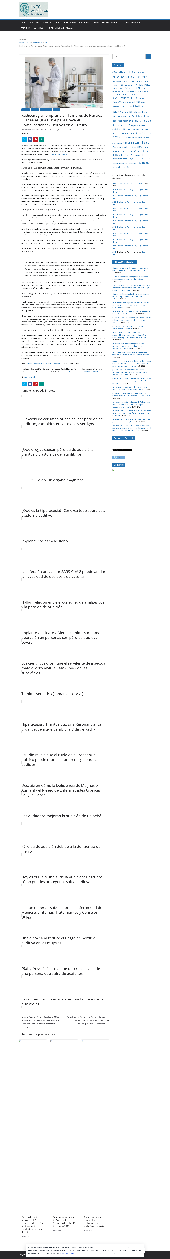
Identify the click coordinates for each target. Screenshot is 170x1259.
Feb (121, 183)
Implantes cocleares (130, 94)
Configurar (136, 1250)
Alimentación (139, 72)
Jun (135, 183)
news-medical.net (30, 377)
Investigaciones (46, 110)
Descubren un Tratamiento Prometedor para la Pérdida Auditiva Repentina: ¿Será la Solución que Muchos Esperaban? (86, 1020)
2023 (114, 202)
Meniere (117, 102)
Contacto (47, 22)
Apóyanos (25, 28)
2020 (114, 221)
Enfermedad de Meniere (137, 88)
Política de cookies (67, 1253)
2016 (114, 246)
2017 (114, 239)
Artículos (25, 110)
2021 (114, 214)
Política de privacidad (66, 22)
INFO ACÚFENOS (38, 130)
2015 (114, 252)
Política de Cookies (110, 22)
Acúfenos (122, 72)
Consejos (117, 85)
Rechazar (122, 1250)
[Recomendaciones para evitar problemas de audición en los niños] (95, 1041)
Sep (143, 189)
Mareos (141, 98)
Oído (136, 102)
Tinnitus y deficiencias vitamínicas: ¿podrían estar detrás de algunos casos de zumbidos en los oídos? (130, 296)
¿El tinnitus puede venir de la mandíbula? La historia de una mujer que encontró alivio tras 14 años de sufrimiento (131, 413)
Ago (140, 183)
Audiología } (118, 81)
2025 (114, 189)
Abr (128, 183)
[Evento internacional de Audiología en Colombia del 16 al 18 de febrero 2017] (64, 1041)
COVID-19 (144, 85)
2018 (114, 233)
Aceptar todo (108, 1250)
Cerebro (142, 81)
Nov (114, 192)
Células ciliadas (118, 88)
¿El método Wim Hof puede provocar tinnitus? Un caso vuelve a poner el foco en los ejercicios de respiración (130, 305)
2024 (114, 196)
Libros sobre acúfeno (89, 22)
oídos (129, 107)
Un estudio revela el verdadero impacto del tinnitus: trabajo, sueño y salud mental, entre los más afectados (131, 320)
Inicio (23, 22)
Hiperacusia (143, 91)
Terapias (121, 143)
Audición (139, 77)
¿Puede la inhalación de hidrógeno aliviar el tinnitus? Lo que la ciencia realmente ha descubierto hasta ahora (128, 346)
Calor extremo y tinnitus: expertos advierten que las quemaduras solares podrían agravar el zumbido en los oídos (131, 380)
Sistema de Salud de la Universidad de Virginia (44, 363)
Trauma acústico (120, 163)
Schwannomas (63, 130)
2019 (114, 227)
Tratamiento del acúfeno (127, 147)
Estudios (35, 110)
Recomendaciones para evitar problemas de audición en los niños (95, 1221)
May (131, 183)
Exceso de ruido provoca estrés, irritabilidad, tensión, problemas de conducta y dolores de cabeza (32, 1224)
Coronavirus (130, 85)
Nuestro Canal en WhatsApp (61, 28)
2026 (114, 183)
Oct (146, 189)
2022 (114, 208)
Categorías (38, 28)
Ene (118, 183)
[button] (120, 22)
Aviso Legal (35, 22)
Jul (137, 183)
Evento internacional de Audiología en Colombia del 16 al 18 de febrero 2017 (64, 1221)
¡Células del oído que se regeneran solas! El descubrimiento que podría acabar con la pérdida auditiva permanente (130, 372)
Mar (125, 183)
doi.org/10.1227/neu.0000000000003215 (84, 372)
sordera (134, 137)
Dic (117, 192)
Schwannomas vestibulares (78, 130)
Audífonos (129, 81)
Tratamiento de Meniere (141, 159)
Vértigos (133, 163)
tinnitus (90, 130)
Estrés (133, 91)
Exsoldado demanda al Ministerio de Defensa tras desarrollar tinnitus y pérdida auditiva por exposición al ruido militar (131, 404)
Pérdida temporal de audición (123, 133)
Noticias (57, 110)
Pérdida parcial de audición (137, 129)
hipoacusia (117, 94)
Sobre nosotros (132, 22)
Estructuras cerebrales (121, 91)
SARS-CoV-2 (123, 137)
